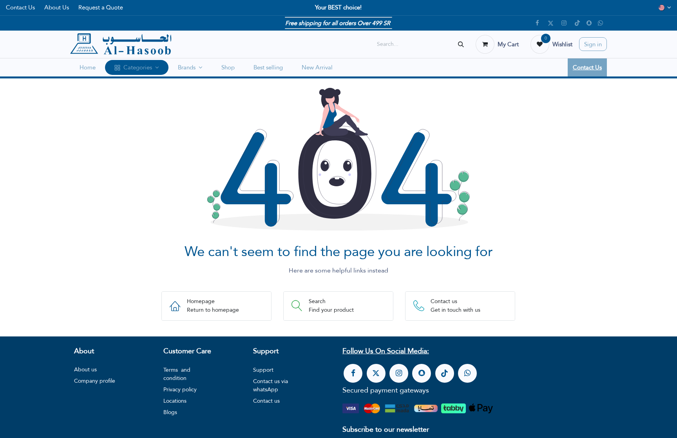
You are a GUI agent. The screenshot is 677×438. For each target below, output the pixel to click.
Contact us (266, 401)
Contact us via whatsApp (270, 385)
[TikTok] (577, 23)
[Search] (461, 44)
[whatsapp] (467, 373)
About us (85, 369)
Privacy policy (180, 389)
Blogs (170, 412)
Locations (174, 401)
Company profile (94, 381)
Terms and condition (176, 374)
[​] (353, 373)
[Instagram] (564, 23)
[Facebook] (537, 23)
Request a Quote (100, 7)
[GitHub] (600, 23)
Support (263, 370)
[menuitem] (87, 67)
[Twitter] (551, 23)
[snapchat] (589, 22)
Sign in (593, 44)
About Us (56, 7)
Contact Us (20, 7)
